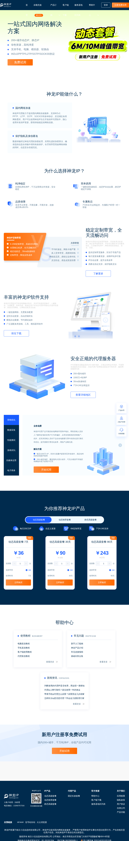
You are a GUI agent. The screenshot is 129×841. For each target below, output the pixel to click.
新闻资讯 (52, 677)
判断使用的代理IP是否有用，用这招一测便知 (64, 686)
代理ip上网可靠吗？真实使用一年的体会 (62, 690)
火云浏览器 (42, 822)
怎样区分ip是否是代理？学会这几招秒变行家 (64, 698)
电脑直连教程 (24, 644)
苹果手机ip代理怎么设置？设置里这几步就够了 (64, 694)
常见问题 (79, 635)
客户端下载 (66, 10)
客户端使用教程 (25, 652)
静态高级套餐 (50, 804)
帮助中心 (92, 10)
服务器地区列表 (78, 10)
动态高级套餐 (50, 796)
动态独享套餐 (50, 800)
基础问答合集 (77, 656)
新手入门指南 (77, 644)
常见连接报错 (77, 652)
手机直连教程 (24, 648)
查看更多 (50, 662)
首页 (27, 10)
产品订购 (53, 10)
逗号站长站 (30, 822)
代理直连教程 (24, 656)
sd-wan (20, 822)
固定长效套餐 (74, 796)
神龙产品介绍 (77, 648)
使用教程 (25, 635)
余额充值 (38, 10)
